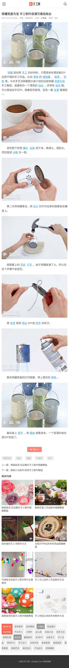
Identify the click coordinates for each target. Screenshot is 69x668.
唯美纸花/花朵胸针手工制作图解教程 (29, 464)
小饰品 (44, 18)
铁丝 (24, 323)
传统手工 (11, 642)
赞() (36, 449)
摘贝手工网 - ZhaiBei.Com (31, 661)
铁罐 (10, 72)
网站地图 (47, 661)
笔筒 (57, 77)
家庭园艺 (57, 642)
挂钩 (57, 85)
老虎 (12, 323)
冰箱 (15, 152)
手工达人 (22, 642)
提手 (20, 433)
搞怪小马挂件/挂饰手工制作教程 (27, 470)
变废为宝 (60, 81)
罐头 (25, 148)
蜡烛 (32, 433)
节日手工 (18, 631)
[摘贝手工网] (34, 4)
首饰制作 (18, 626)
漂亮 (35, 77)
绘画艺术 (15, 648)
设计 (35, 206)
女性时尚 (34, 642)
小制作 (39, 458)
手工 (24, 72)
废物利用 (7, 637)
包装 (32, 148)
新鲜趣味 (50, 648)
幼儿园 (38, 631)
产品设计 (38, 648)
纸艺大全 (60, 631)
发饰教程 (30, 626)
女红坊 (17, 637)
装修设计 (27, 648)
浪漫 (56, 90)
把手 (38, 323)
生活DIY (39, 637)
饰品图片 (51, 626)
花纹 (23, 264)
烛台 (40, 85)
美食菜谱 (46, 642)
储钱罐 (46, 77)
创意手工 (50, 637)
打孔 (29, 264)
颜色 (53, 377)
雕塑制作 (28, 637)
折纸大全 (49, 631)
